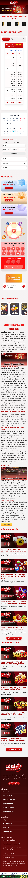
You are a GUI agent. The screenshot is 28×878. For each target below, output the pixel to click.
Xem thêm (7, 524)
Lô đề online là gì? (7, 795)
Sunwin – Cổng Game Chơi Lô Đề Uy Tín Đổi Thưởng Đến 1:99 (13, 688)
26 (10, 131)
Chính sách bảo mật (8, 803)
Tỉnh (17, 142)
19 (10, 128)
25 (7, 131)
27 (4, 120)
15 (20, 126)
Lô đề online (5, 332)
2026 (17, 115)
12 (10, 126)
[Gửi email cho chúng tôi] (18, 783)
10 (4, 126)
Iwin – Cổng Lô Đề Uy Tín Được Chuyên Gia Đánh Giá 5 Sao (13, 713)
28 (7, 120)
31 (17, 120)
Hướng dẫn (5, 820)
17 (4, 128)
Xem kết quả (14, 153)
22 (20, 128)
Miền (5, 142)
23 (23, 128)
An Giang (13, 50)
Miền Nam (5, 159)
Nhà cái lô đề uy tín (8, 824)
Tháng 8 (12, 115)
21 (17, 128)
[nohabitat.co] (14, 2)
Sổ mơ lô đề (6, 827)
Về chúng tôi (6, 792)
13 (13, 126)
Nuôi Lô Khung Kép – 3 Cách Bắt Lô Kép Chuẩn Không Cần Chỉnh (13, 602)
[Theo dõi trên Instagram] (12, 783)
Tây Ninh (19, 50)
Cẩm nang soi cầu (7, 831)
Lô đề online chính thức (9, 799)
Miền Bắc (4, 168)
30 (14, 120)
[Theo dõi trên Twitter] (15, 783)
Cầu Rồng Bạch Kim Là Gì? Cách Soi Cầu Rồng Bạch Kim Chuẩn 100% (13, 576)
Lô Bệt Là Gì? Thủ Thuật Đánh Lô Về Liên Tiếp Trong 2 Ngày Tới (14, 550)
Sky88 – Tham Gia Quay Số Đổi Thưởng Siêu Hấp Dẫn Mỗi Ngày (13, 739)
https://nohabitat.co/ (13, 844)
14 (17, 126)
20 (14, 128)
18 (7, 128)
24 (4, 131)
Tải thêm (14, 638)
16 (23, 126)
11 (7, 126)
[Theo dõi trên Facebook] (9, 783)
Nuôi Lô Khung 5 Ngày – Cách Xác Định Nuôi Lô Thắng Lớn (12, 628)
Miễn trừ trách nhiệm (8, 807)
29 (10, 120)
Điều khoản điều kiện (8, 811)
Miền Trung (5, 163)
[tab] (6, 39)
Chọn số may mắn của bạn (13, 267)
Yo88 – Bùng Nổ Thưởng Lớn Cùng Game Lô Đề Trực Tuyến (12, 663)
